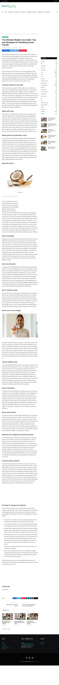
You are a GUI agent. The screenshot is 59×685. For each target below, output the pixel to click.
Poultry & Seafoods (44, 102)
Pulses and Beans (44, 104)
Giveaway (42, 78)
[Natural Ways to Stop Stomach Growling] (44, 148)
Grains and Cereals (44, 80)
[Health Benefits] (9, 6)
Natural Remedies (44, 91)
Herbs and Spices (44, 85)
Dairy (42, 63)
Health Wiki (29, 12)
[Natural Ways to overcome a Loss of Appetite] (32, 616)
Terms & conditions (5, 647)
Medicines (43, 87)
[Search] (56, 12)
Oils (41, 98)
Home (6, 12)
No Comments (15, 47)
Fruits (42, 76)
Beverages (43, 61)
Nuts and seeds (43, 96)
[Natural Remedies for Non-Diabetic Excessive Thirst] (20, 616)
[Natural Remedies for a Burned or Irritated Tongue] (44, 143)
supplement (43, 109)
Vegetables (43, 111)
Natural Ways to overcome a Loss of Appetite (31, 622)
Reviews (42, 107)
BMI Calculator (47, 12)
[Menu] (2, 12)
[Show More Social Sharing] (28, 50)
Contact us (4, 645)
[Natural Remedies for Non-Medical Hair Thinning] (7, 616)
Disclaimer (4, 649)
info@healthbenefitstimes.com (27, 643)
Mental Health (17, 12)
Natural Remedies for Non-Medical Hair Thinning (6, 622)
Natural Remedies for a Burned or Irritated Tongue (52, 142)
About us (3, 643)
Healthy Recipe (40, 12)
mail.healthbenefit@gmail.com (27, 645)
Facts (42, 72)
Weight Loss (23, 12)
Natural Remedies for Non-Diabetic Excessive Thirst (19, 622)
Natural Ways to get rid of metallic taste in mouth (52, 136)
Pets (42, 100)
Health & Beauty (44, 83)
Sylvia (4, 47)
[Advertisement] (29, 24)
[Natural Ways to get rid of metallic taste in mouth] (44, 137)
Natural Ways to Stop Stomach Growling (52, 148)
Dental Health (10, 12)
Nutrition (34, 12)
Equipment (43, 67)
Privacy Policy (4, 646)
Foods (42, 74)
